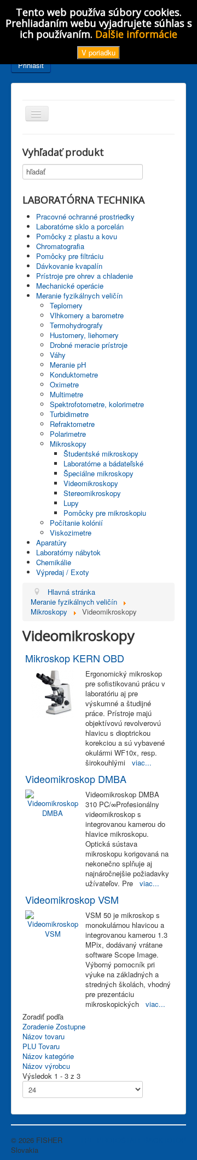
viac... (142, 762)
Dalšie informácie (136, 34)
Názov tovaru (43, 1036)
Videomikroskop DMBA (75, 779)
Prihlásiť (31, 65)
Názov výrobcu (46, 1066)
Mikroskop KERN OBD (74, 658)
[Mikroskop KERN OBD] (52, 692)
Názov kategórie (48, 1056)
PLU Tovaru (41, 1046)
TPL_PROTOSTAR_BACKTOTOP (133, 1140)
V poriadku (98, 52)
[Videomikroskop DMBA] (52, 802)
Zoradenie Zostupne (53, 1026)
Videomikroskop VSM (72, 899)
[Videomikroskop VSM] (52, 923)
